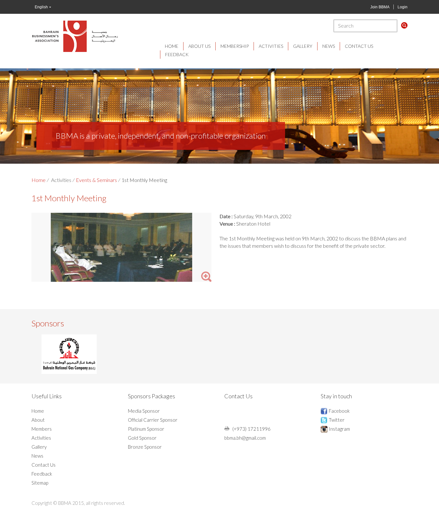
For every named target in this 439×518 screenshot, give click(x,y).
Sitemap (39, 483)
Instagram (339, 429)
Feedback (177, 54)
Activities (271, 46)
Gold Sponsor (142, 438)
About (38, 420)
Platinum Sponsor (146, 429)
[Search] (404, 25)
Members (41, 429)
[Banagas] (69, 354)
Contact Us (359, 46)
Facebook (339, 411)
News (328, 46)
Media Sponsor (144, 411)
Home (171, 46)
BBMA (74, 36)
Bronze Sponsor (145, 447)
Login (403, 7)
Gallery (302, 46)
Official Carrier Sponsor (152, 420)
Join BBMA (380, 7)
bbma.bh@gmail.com (245, 438)
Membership (234, 46)
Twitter (337, 420)
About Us (199, 46)
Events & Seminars (96, 180)
